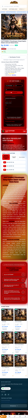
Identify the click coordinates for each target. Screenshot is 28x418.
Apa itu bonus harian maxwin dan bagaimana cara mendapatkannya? (12, 299)
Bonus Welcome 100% (6, 157)
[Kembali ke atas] (25, 408)
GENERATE (14, 92)
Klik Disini (14, 75)
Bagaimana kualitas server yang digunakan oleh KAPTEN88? (11, 280)
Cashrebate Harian (14, 157)
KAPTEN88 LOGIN (13, 9)
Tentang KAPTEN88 (5, 400)
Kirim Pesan (6, 388)
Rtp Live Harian (22, 157)
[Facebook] (2, 395)
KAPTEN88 (4, 9)
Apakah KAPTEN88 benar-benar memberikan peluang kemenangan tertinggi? (12, 292)
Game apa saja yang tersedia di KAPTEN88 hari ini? (11, 286)
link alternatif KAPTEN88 (13, 239)
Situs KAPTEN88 (13, 203)
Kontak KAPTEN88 (5, 402)
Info (24, 131)
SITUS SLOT (22, 9)
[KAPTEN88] (14, 2)
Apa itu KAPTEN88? (8, 274)
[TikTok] (8, 395)
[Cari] (2, 6)
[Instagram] (5, 395)
